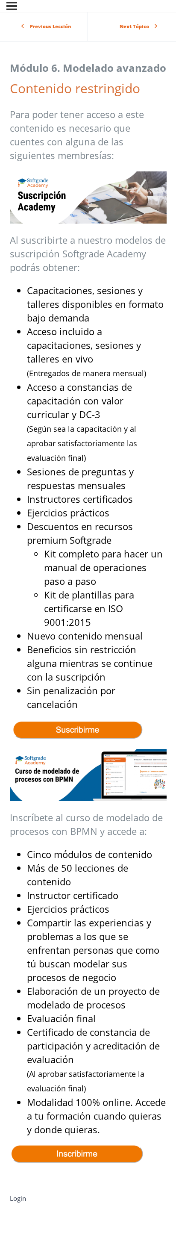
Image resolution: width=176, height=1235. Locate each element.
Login (18, 1198)
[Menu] (11, 6)
